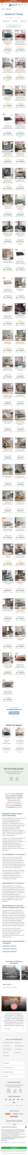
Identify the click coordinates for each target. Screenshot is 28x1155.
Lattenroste (18, 1052)
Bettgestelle (18, 1042)
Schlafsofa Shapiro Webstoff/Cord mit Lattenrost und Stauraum (7, 693)
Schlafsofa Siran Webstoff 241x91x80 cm (20, 503)
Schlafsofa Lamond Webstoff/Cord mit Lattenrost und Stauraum (7, 317)
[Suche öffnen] (5, 5)
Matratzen (5, 1052)
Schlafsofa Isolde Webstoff (20, 639)
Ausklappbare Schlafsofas (9, 946)
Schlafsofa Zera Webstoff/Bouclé (7, 343)
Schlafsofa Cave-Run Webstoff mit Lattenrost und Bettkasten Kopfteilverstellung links (8, 235)
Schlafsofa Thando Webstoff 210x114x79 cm (7, 450)
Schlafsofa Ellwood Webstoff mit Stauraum (8, 369)
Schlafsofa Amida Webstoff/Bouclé (8, 207)
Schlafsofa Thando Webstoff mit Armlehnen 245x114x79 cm (8, 397)
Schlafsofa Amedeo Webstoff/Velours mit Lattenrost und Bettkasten (7, 71)
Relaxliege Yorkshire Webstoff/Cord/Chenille (20, 343)
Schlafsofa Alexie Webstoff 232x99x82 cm (20, 450)
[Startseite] (13, 5)
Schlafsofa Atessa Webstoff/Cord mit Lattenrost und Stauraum (20, 262)
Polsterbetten (6, 1046)
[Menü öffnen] (2, 5)
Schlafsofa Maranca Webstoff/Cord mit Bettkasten (20, 208)
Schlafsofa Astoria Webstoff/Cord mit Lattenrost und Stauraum (7, 181)
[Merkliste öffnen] (22, 5)
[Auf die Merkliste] (11, 31)
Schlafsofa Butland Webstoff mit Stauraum (20, 316)
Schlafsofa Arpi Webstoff (8, 638)
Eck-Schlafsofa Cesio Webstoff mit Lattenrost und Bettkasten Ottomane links (20, 71)
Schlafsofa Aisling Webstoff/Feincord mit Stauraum (20, 423)
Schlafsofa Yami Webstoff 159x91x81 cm (8, 503)
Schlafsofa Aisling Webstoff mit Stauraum (20, 611)
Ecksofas (15, 21)
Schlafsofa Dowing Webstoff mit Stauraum (20, 556)
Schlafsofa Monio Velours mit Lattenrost (7, 583)
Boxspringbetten (7, 1049)
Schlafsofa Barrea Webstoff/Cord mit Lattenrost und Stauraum (7, 127)
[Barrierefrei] (19, 5)
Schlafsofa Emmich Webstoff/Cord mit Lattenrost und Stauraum (20, 155)
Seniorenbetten (19, 1049)
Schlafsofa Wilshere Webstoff (20, 583)
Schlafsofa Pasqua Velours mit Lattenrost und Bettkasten (7, 666)
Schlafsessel (6, 21)
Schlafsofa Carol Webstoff (7, 556)
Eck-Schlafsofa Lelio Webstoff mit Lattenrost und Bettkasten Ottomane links (20, 43)
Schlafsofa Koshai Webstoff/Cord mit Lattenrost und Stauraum (20, 666)
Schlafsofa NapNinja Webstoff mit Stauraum (8, 530)
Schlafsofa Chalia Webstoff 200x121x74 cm (20, 477)
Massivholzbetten (19, 1046)
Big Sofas (23, 21)
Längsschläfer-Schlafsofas (9, 948)
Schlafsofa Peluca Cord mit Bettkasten (20, 369)
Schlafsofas (6, 1055)
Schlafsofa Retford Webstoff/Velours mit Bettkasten (7, 43)
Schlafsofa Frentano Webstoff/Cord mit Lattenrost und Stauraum (7, 155)
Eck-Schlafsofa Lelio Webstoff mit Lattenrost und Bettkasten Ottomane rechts (20, 99)
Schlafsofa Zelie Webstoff (7, 610)
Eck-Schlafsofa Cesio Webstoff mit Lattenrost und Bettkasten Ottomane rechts (20, 127)
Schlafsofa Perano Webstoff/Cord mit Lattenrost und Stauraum (7, 290)
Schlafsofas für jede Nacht (9, 951)
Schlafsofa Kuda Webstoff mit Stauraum (20, 530)
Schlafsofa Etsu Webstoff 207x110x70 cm (7, 422)
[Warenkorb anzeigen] (25, 5)
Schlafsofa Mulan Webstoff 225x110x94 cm (20, 396)
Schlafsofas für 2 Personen (10, 987)
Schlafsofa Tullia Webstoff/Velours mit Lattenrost (7, 99)
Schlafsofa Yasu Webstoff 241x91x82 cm (7, 477)
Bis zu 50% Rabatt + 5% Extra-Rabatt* (12, 1)
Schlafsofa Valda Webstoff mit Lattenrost (20, 181)
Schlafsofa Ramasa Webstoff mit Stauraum (8, 261)
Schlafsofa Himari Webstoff (20, 290)
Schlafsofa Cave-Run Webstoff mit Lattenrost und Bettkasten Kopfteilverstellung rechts (20, 235)
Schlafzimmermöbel (8, 1042)
